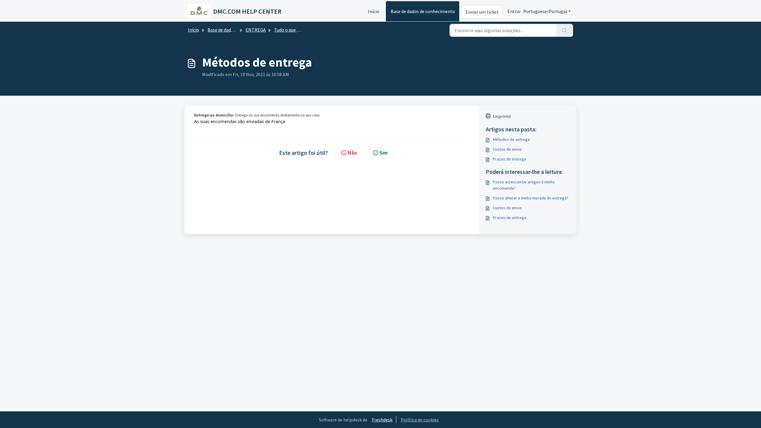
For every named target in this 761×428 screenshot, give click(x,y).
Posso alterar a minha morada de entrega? (530, 198)
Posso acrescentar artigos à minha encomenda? (524, 185)
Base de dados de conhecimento (423, 11)
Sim (383, 152)
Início (373, 11)
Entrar (514, 11)
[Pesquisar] (564, 30)
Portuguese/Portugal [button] (545, 11)
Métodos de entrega (511, 139)
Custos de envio (507, 149)
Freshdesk (382, 420)
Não (352, 152)
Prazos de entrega (509, 159)
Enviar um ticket (482, 12)
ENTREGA (256, 30)
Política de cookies (420, 420)
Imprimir (502, 116)
